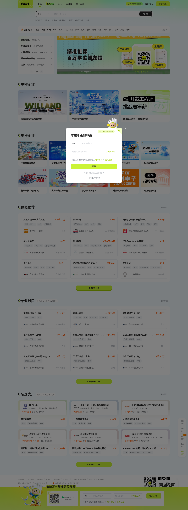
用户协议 (98, 160)
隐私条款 (108, 160)
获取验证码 (110, 152)
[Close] (125, 129)
